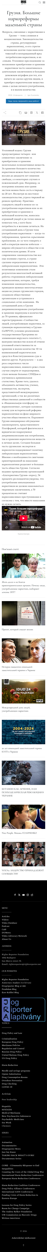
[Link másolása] (20, 113)
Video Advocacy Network (14, 936)
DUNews (6, 932)
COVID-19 (7, 1087)
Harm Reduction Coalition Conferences (21, 1185)
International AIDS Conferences (17, 1191)
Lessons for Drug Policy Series (17, 1205)
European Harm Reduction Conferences (21, 1178)
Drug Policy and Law (12, 1033)
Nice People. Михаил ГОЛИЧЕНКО (19, 833)
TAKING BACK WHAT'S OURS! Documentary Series (18, 1157)
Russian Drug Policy (12, 1051)
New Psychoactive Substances (16, 1116)
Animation (7, 1142)
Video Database (9, 923)
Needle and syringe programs (16, 1070)
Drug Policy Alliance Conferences (18, 1188)
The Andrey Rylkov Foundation (17, 1211)
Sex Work (6, 1122)
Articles (6, 916)
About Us (6, 939)
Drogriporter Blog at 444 (14, 986)
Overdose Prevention (12, 1080)
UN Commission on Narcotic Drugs (19, 1215)
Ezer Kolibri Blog (10, 992)
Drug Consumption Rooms (15, 1077)
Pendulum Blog (9, 989)
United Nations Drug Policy (15, 1055)
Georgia (26, 534)
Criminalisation (9, 1038)
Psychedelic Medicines (13, 1119)
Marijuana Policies (11, 1045)
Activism (6, 1094)
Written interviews (11, 1218)
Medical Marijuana (11, 1113)
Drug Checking (9, 1083)
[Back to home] (23, 2)
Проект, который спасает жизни (17, 629)
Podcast (5, 926)
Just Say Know (9, 1152)
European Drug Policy (12, 1042)
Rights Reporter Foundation (15, 979)
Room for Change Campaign (15, 1208)
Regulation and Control (13, 1048)
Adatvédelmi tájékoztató (23, 1238)
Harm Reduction (10, 1065)
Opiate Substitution (11, 1074)
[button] (40, 2)
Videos (5, 919)
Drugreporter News (11, 1148)
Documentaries (9, 1145)
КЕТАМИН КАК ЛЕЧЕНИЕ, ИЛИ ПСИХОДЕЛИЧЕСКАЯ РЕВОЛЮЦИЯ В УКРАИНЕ (23, 792)
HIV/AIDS (7, 1109)
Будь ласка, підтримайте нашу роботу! (23, 101)
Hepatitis (6, 1106)
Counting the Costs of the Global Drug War (23, 1172)
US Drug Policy (9, 1058)
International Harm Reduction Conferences (23, 1175)
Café (4, 929)
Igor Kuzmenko (33, 95)
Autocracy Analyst (11, 982)
